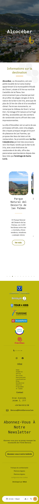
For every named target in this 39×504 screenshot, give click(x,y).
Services (19, 375)
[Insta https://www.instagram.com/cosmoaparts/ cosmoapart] (17, 358)
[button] (9, 276)
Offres (18, 374)
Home (17, 370)
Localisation (21, 379)
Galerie (19, 385)
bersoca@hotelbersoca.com (22, 410)
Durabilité (20, 383)
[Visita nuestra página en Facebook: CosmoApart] (23, 358)
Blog (17, 381)
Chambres (19, 372)
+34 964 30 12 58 (22, 405)
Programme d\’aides (20, 388)
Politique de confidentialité (19, 468)
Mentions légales (19, 471)
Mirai (25, 482)
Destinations (20, 377)
